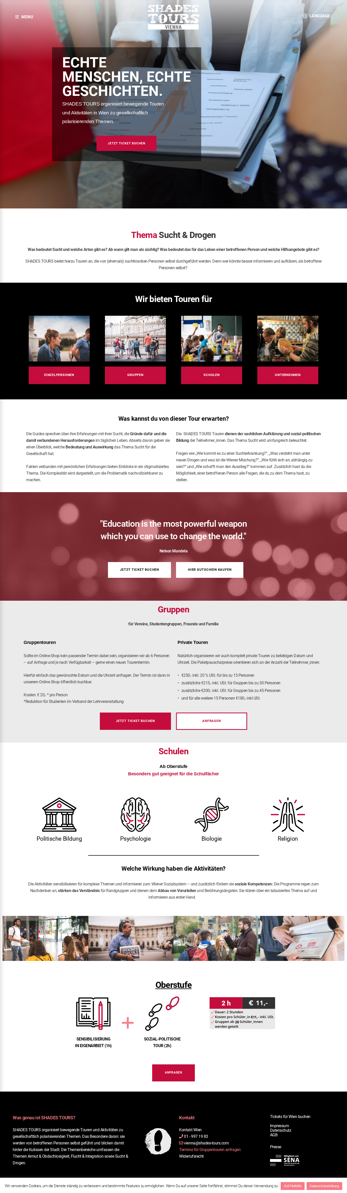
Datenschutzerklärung (324, 1186)
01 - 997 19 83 (196, 1136)
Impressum (279, 1125)
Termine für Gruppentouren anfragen (210, 1149)
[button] (59, 375)
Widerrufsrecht (191, 1156)
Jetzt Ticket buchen (126, 143)
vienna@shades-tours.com (206, 1143)
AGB (274, 1134)
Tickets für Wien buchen (290, 1116)
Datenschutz (280, 1130)
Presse (275, 1146)
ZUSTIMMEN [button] (293, 1186)
